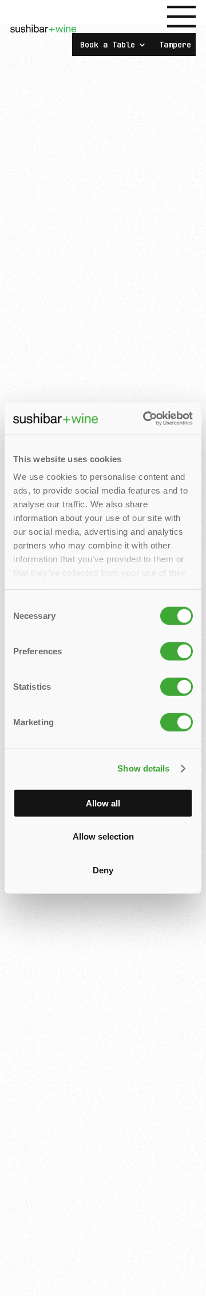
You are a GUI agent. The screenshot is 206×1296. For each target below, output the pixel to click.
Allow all (103, 803)
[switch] (176, 651)
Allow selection (103, 836)
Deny (103, 869)
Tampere (175, 45)
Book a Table (107, 45)
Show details (143, 768)
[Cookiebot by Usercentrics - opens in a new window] (145, 418)
